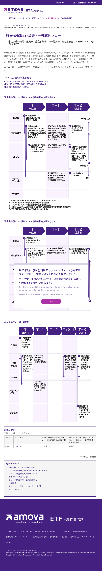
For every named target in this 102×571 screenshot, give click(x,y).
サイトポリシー (26, 531)
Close (51, 301)
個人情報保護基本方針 (80, 531)
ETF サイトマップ (88, 537)
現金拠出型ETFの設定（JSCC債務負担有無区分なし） (29, 84)
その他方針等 (54, 537)
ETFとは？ (12, 18)
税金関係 (12, 483)
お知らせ (9, 542)
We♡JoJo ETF (66, 18)
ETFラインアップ (38, 18)
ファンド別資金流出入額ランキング (24, 474)
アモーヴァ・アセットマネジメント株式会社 (21, 550)
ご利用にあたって (12, 531)
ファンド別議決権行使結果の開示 (23, 480)
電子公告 (64, 537)
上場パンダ (18, 446)
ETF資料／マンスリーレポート (22, 467)
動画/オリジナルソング (18, 477)
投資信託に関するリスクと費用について (48, 531)
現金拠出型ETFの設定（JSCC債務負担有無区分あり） (29, 81)
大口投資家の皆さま (52, 18)
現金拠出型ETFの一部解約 (17, 87)
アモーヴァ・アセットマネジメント (24, 486)
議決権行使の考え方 (40, 537)
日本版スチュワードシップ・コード (18, 537)
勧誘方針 (67, 531)
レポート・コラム (24, 18)
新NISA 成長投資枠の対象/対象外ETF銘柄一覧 (28, 470)
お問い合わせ (14, 489)
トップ (6, 25)
